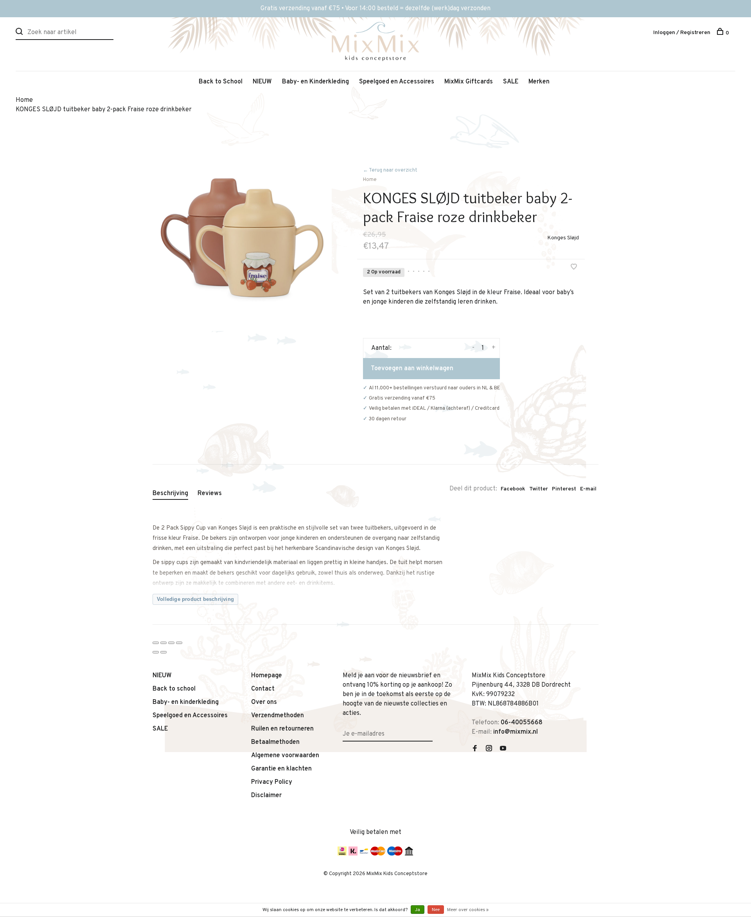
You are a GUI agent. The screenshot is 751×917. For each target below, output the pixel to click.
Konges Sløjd (563, 238)
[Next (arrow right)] (163, 652)
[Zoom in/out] (179, 643)
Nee (436, 910)
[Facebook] (475, 749)
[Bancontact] (363, 854)
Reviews (210, 493)
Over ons (264, 702)
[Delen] (163, 643)
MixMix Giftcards (468, 82)
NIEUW (262, 82)
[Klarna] (353, 854)
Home (370, 180)
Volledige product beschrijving (195, 599)
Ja (417, 910)
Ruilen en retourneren (282, 729)
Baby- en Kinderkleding (315, 82)
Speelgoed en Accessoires (396, 82)
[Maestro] (394, 854)
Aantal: (381, 348)
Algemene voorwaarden (285, 756)
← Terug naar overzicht (390, 170)
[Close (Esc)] (156, 643)
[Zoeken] (20, 33)
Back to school (174, 689)
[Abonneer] (430, 729)
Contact (263, 689)
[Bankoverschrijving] (408, 854)
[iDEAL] (342, 854)
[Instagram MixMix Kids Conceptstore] (489, 749)
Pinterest (564, 489)
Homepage (266, 676)
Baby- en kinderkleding (186, 702)
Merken (539, 82)
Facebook (513, 489)
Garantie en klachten (281, 769)
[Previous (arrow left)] (156, 652)
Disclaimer (266, 795)
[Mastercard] (377, 854)
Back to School (221, 82)
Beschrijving (170, 493)
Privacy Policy (271, 782)
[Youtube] (503, 749)
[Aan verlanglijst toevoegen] (574, 268)
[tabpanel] (242, 241)
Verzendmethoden (277, 716)
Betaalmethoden (275, 742)
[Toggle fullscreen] (171, 643)
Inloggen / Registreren (681, 32)
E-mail (588, 489)
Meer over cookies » (468, 910)
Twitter (538, 489)
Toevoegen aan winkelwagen (412, 369)
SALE (510, 82)
